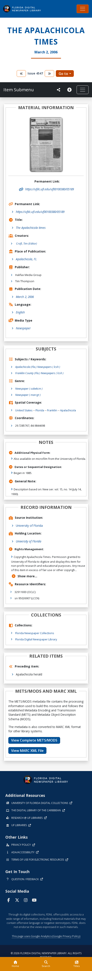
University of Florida (29, 525)
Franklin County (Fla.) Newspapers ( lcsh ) (39, 373)
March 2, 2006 (25, 297)
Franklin (52, 410)
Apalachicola (68, 410)
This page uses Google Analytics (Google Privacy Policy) (46, 936)
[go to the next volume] (49, 73)
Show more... (27, 576)
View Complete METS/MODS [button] (34, 740)
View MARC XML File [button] (27, 750)
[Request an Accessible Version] (70, 89)
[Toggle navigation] (83, 9)
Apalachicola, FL (26, 259)
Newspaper (23, 328)
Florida (40, 410)
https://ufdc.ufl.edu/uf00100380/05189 (40, 212)
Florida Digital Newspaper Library (36, 639)
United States (24, 410)
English (20, 312)
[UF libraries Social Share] (58, 90)
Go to (63, 73)
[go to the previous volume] (21, 73)
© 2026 (46, 955)
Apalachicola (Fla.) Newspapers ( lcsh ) (37, 367)
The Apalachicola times (31, 228)
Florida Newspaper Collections (34, 633)
